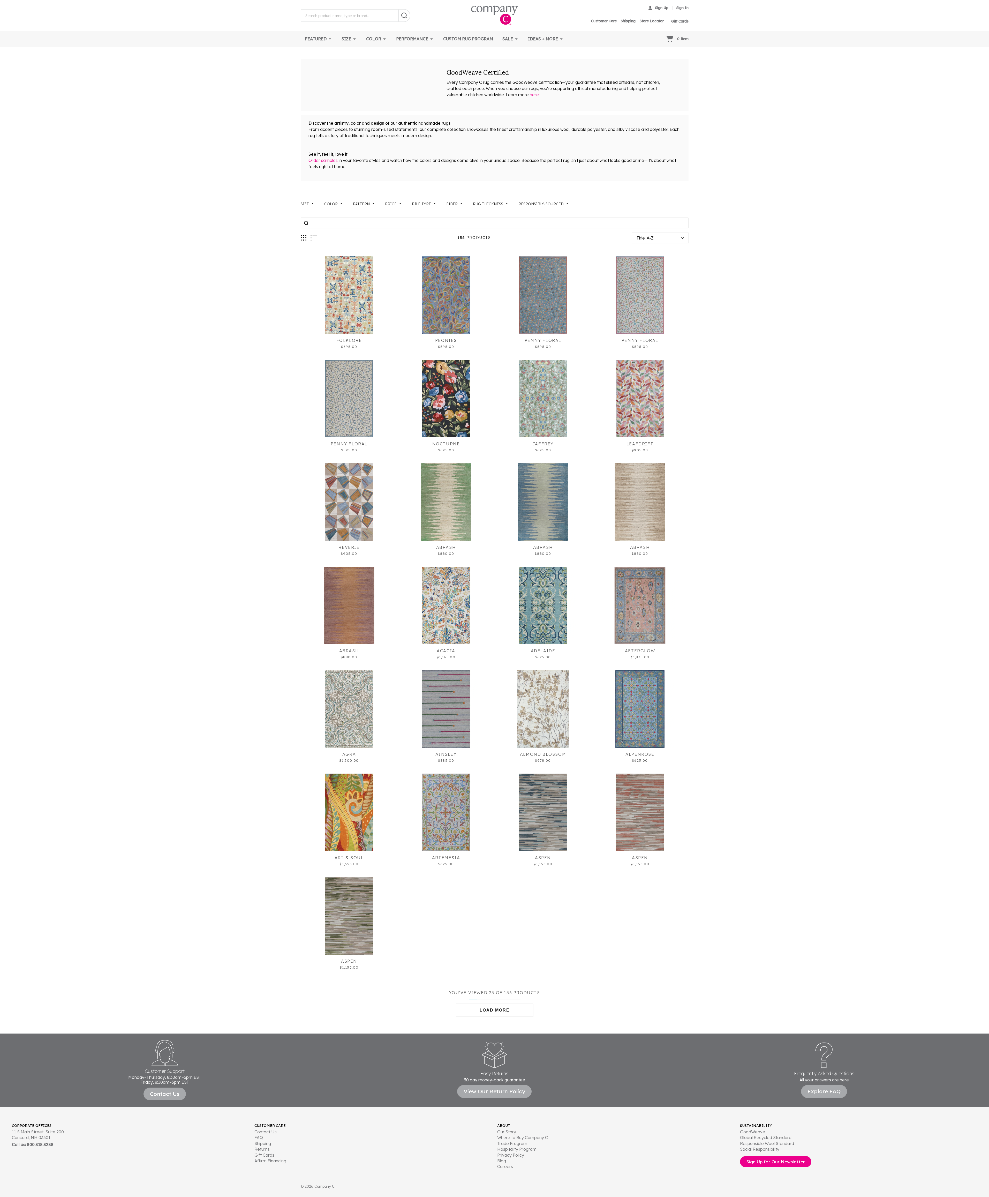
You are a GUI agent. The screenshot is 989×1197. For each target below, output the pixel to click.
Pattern (361, 204)
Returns (262, 1149)
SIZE (346, 38)
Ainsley (445, 754)
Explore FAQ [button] (824, 1091)
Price (391, 204)
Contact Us (265, 1131)
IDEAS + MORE (543, 38)
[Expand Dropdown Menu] (330, 39)
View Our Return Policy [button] (494, 1091)
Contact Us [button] (164, 1093)
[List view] (314, 238)
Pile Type (421, 204)
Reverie (348, 547)
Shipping (628, 21)
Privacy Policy (510, 1155)
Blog (501, 1160)
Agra (349, 754)
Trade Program (512, 1143)
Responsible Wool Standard (767, 1143)
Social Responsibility (759, 1149)
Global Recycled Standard (765, 1137)
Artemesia (446, 857)
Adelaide (543, 650)
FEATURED (316, 38)
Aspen (543, 857)
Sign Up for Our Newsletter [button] (775, 1161)
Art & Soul (349, 857)
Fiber (452, 204)
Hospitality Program (517, 1149)
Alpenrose (639, 754)
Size (305, 204)
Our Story (506, 1131)
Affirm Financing (270, 1160)
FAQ (258, 1137)
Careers (505, 1166)
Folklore (349, 340)
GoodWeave (752, 1131)
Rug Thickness (488, 204)
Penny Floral (543, 340)
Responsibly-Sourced (541, 204)
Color (331, 204)
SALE (507, 38)
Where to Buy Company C (522, 1137)
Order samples (323, 160)
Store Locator (652, 21)
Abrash (446, 547)
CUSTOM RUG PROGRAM (468, 38)
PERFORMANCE (412, 38)
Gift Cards (264, 1155)
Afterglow (640, 650)
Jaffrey (543, 443)
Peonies (446, 340)
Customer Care (604, 21)
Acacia (446, 650)
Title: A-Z (645, 238)
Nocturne (446, 443)
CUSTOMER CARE (270, 1125)
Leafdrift (639, 443)
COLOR (373, 38)
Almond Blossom (543, 754)
